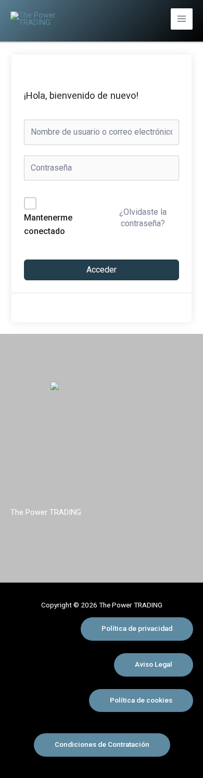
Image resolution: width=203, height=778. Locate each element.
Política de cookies (141, 700)
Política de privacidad (137, 628)
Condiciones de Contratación (102, 744)
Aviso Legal (153, 664)
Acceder (101, 270)
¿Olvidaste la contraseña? (143, 217)
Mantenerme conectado (48, 224)
